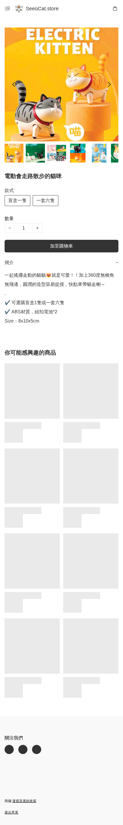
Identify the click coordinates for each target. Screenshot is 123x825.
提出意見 (11, 812)
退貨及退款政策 (24, 801)
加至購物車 (61, 246)
